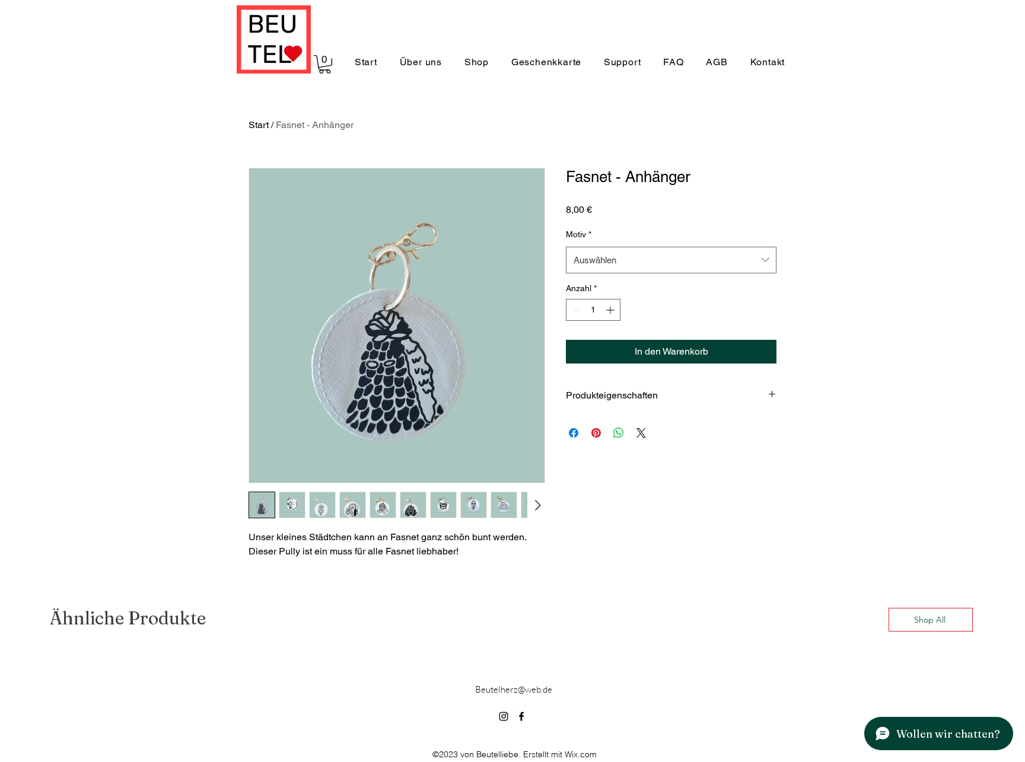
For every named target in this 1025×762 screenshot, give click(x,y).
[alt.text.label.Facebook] (521, 716)
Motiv (578, 234)
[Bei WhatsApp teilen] (619, 433)
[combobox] (671, 260)
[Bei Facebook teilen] (573, 433)
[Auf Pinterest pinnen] (596, 433)
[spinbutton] (593, 309)
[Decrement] (575, 309)
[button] (325, 64)
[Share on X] (641, 433)
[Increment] (611, 309)
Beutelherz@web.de (513, 689)
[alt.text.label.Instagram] (504, 716)
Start (259, 124)
